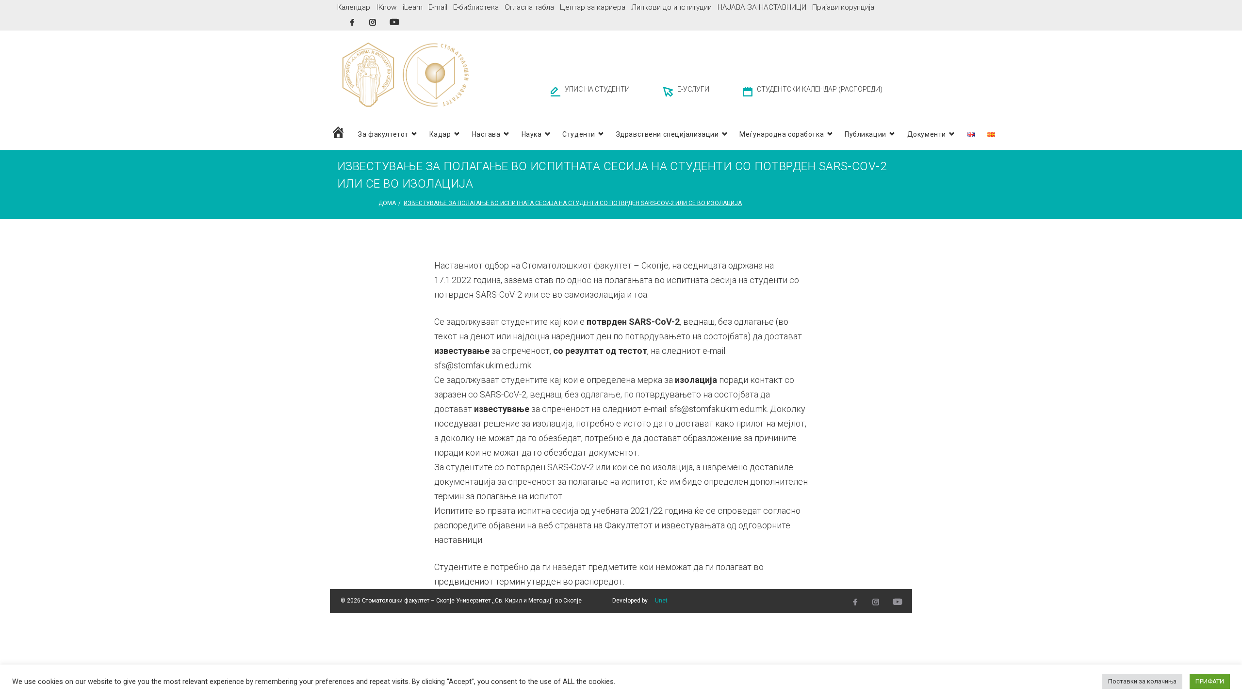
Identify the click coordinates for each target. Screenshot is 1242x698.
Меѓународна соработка (781, 134)
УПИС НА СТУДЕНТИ (597, 89)
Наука (532, 134)
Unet (661, 600)
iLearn (413, 7)
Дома (387, 203)
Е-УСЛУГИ (693, 89)
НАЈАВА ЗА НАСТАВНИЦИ (762, 7)
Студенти (578, 134)
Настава (486, 134)
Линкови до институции (671, 7)
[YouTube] (394, 22)
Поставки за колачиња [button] (1142, 681)
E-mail (437, 7)
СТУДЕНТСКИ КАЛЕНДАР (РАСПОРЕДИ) (819, 89)
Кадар (440, 134)
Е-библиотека (476, 7)
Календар (353, 7)
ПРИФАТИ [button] (1209, 681)
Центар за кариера (592, 7)
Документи (926, 134)
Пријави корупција (843, 7)
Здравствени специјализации (667, 134)
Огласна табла (529, 7)
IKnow (386, 7)
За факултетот (383, 134)
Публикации (865, 134)
